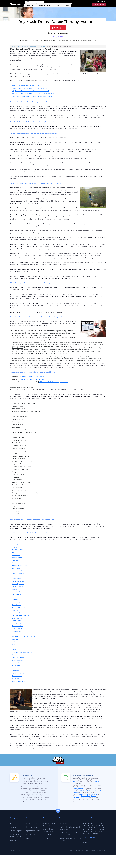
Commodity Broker (18, 584)
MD (84, 827)
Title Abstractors (17, 676)
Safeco (88, 794)
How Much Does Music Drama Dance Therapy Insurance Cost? (30, 88)
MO (95, 827)
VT (86, 833)
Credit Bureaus (16, 594)
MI (89, 827)
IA (88, 825)
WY (98, 833)
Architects (15, 552)
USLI (86, 798)
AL (84, 823)
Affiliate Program (16, 831)
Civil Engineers (16, 576)
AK (84, 842)
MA (102, 825)
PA (89, 831)
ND (84, 829)
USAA (82, 798)
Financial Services (17, 626)
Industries (29, 5)
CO (94, 823)
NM (97, 829)
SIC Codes (29, 838)
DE (102, 823)
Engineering (15, 610)
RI (91, 831)
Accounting (15, 544)
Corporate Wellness (18, 586)
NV (89, 829)
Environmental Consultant (20, 613)
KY (97, 825)
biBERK (97, 781)
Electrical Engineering (18, 607)
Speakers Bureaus (17, 663)
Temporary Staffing (18, 673)
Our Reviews (14, 840)
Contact (13, 827)
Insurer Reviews (31, 823)
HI (87, 842)
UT (103, 831)
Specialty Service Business (20, 684)
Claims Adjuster (16, 578)
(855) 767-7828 (59, 37)
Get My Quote (99, 4)
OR (87, 831)
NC (103, 827)
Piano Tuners (16, 655)
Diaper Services (16, 605)
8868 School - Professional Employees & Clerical (53, 382)
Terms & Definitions (49, 835)
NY (100, 829)
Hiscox (97, 787)
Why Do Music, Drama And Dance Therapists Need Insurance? (30, 91)
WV (94, 833)
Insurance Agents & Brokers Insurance (23, 636)
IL (90, 825)
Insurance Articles (49, 838)
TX (101, 831)
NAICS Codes (30, 834)
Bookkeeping (16, 568)
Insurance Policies (44, 5)
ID (86, 825)
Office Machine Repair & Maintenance (23, 652)
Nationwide (82, 790)
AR (86, 823)
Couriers (14, 589)
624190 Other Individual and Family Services (33, 379)
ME (87, 827)
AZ (89, 823)
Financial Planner (17, 623)
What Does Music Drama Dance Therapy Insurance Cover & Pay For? (32, 96)
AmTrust (76, 781)
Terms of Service (15, 850)
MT (101, 827)
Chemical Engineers (18, 573)
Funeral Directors (17, 628)
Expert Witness (16, 620)
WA (89, 833)
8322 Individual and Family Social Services (31, 376)
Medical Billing (16, 644)
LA (99, 825)
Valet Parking (16, 678)
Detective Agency (17, 602)
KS (94, 825)
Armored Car (16, 555)
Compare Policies (64, 823)
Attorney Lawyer (17, 557)
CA (91, 823)
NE (87, 829)
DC (99, 823)
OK (84, 831)
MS (98, 827)
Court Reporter (16, 592)
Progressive (81, 794)
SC (94, 831)
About (67, 5)
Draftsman (15, 599)
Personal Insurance (32, 827)
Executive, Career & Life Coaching (22, 615)
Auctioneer (15, 560)
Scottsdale (94, 794)
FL (104, 823)
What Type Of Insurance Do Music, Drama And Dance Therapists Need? (33, 93)
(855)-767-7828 (101, 1)
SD (96, 831)
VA (84, 833)
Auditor (14, 563)
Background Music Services (20, 565)
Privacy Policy (26, 850)
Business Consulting (18, 571)
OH (102, 829)
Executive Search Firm (18, 618)
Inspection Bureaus (17, 634)
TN (99, 831)
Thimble (93, 796)
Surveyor (14, 668)
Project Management (18, 657)
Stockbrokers (16, 665)
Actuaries (15, 547)
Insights (58, 5)
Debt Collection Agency (19, 597)
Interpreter (15, 639)
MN (92, 827)
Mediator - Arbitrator (18, 642)
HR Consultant (16, 631)
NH (92, 829)
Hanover (91, 787)
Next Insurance (92, 790)
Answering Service (17, 549)
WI (92, 833)
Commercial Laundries (18, 581)
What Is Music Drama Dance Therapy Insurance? (26, 85)
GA (84, 825)
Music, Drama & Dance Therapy (21, 647)
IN (92, 825)
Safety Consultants (17, 660)
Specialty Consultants (18, 681)
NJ (94, 829)
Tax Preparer (15, 670)
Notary (14, 649)
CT (96, 823)
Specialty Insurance (33, 831)
